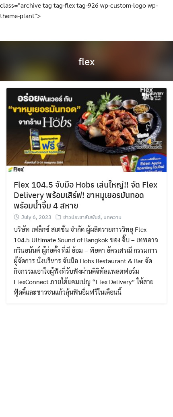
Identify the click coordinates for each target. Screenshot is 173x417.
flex (86, 61)
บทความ (112, 217)
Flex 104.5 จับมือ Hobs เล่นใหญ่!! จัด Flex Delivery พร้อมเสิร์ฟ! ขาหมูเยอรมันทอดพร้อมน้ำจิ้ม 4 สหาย (86, 194)
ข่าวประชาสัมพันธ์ (82, 217)
